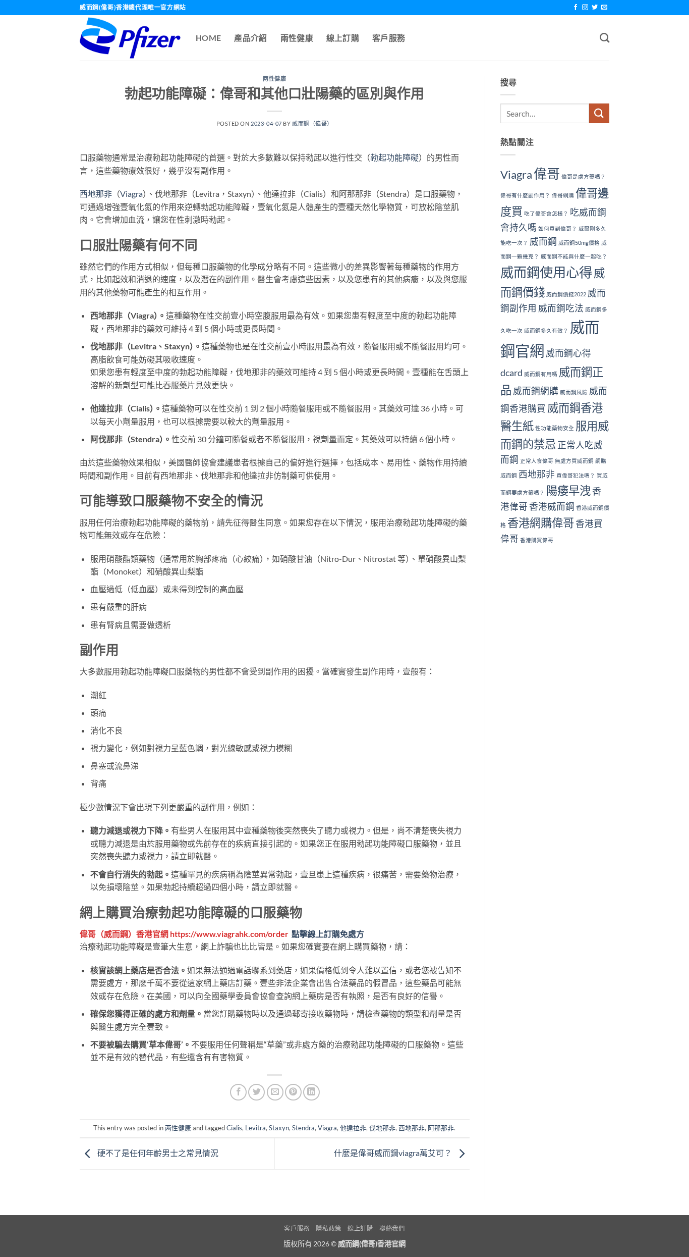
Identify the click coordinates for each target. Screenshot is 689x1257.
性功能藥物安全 (554, 428)
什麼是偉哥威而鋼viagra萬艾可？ (393, 1153)
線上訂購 (342, 37)
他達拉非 (353, 1128)
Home (208, 37)
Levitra (255, 1128)
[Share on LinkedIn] (311, 1092)
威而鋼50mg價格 (579, 242)
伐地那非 (382, 1128)
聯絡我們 (392, 1228)
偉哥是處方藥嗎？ (583, 176)
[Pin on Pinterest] (293, 1092)
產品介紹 (250, 37)
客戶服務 (388, 37)
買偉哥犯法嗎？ (575, 475)
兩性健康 (296, 37)
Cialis (234, 1128)
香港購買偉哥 (536, 540)
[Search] (604, 37)
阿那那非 (441, 1128)
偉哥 (88, 933)
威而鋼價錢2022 (566, 294)
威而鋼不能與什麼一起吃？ (574, 256)
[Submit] (599, 113)
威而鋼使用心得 (546, 272)
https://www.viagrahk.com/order (229, 933)
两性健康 (274, 78)
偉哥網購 (563, 195)
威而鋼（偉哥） (312, 123)
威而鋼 (116, 933)
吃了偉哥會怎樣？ (546, 213)
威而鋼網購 (535, 391)
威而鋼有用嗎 (540, 374)
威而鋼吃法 (561, 308)
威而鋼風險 (574, 392)
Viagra (131, 193)
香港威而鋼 (552, 506)
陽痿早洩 (568, 490)
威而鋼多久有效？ (546, 330)
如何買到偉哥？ (557, 228)
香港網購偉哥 (540, 523)
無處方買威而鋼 (574, 460)
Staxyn (279, 1128)
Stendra (303, 1128)
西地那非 (96, 193)
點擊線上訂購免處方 (328, 933)
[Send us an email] (604, 7)
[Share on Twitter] (256, 1092)
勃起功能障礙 (394, 157)
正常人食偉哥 (536, 460)
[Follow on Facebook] (575, 7)
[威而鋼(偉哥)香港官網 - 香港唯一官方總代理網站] (130, 38)
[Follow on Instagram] (585, 7)
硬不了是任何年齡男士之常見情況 (157, 1153)
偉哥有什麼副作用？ (525, 195)
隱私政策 (328, 1228)
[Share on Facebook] (238, 1092)
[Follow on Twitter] (595, 7)
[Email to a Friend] (275, 1092)
